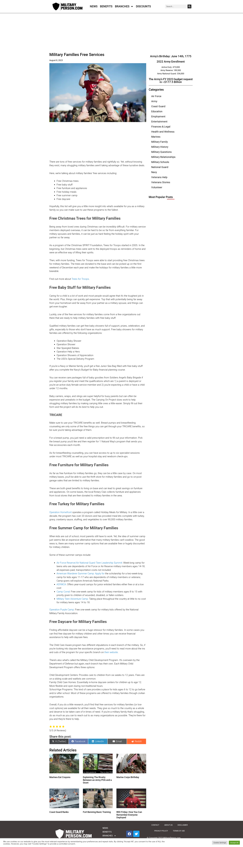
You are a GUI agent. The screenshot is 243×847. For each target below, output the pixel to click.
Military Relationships (163, 156)
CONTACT (155, 825)
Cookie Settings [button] (220, 843)
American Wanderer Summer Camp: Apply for (81, 573)
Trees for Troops (80, 278)
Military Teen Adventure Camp (72, 598)
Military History (159, 146)
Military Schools (160, 162)
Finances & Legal (160, 126)
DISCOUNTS (143, 6)
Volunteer (156, 187)
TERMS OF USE (179, 831)
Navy (154, 172)
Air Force (156, 96)
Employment (158, 116)
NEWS (93, 6)
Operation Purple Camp (61, 609)
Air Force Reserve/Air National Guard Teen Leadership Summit (89, 562)
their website (111, 652)
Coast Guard (158, 106)
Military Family (159, 141)
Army (154, 101)
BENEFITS (106, 6)
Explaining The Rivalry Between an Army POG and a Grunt (97, 780)
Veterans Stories (160, 182)
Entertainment (159, 121)
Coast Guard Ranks (59, 812)
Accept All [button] (234, 843)
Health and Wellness (162, 131)
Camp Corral (63, 591)
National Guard (159, 167)
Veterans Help (159, 177)
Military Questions (161, 151)
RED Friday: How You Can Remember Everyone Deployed (129, 815)
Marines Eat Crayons (59, 777)
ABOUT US (168, 825)
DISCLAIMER (183, 825)
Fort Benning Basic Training (97, 812)
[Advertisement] (97, 33)
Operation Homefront (60, 512)
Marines (155, 136)
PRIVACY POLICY (161, 831)
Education (156, 111)
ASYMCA (61, 584)
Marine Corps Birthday (127, 777)
